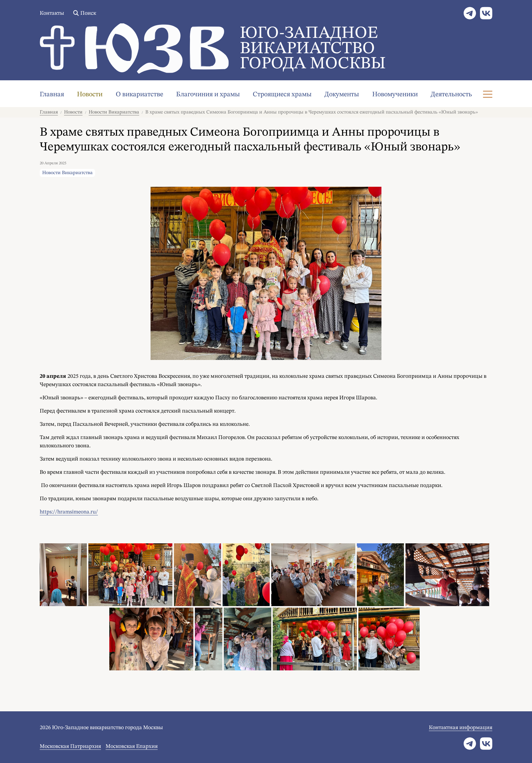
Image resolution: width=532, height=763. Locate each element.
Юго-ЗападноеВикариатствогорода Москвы (313, 49)
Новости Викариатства (114, 112)
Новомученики (395, 94)
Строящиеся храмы (282, 94)
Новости (90, 94)
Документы (341, 94)
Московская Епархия (132, 746)
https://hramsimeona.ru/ (69, 512)
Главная (52, 94)
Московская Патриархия (70, 746)
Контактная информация (460, 727)
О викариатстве (139, 94)
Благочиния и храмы (208, 94)
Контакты (52, 13)
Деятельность (451, 94)
